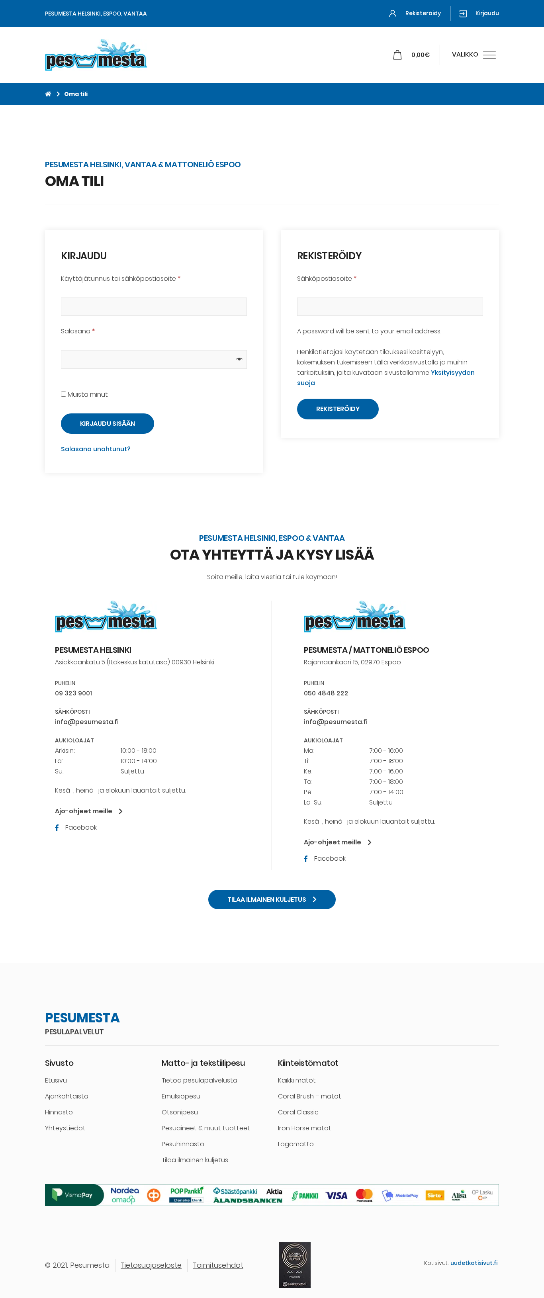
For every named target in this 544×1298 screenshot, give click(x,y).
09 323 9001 (73, 693)
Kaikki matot (297, 1080)
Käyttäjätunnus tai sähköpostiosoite (120, 278)
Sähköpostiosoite (326, 278)
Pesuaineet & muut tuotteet (206, 1128)
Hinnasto (59, 1112)
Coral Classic (298, 1112)
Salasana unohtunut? (96, 449)
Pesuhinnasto (183, 1144)
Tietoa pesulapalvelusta (199, 1080)
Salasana (78, 331)
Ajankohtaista (66, 1096)
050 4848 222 (326, 693)
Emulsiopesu (181, 1096)
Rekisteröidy (338, 408)
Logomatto (296, 1144)
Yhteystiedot (65, 1128)
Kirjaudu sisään (107, 423)
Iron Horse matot (304, 1128)
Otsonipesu (180, 1112)
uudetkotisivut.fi (473, 1263)
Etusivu (56, 1080)
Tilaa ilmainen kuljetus (195, 1160)
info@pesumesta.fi (87, 721)
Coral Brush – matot (309, 1096)
